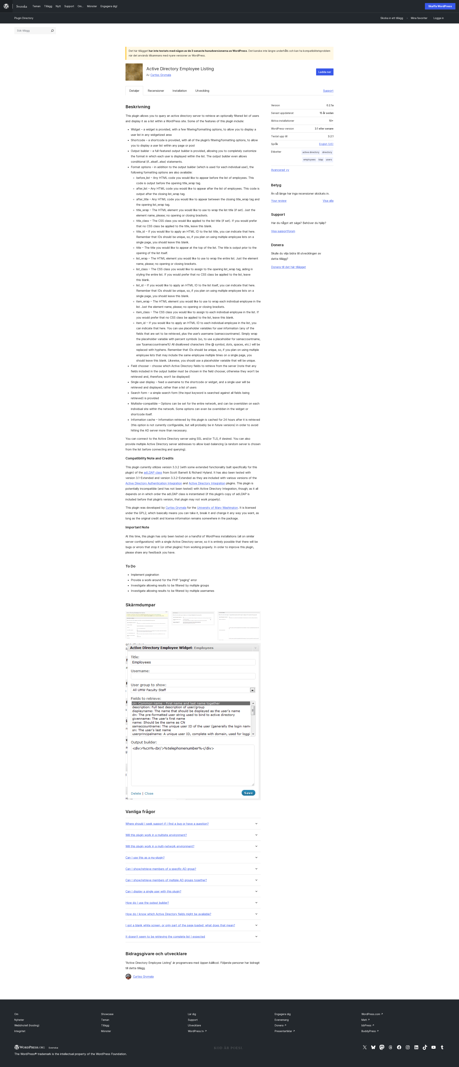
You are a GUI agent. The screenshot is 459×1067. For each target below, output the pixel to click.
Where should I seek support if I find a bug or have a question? (167, 823)
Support (328, 90)
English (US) (326, 143)
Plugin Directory (23, 18)
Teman (105, 1019)
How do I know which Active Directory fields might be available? (168, 914)
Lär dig (192, 1014)
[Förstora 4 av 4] (256, 648)
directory (327, 152)
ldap (320, 159)
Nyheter (19, 1019)
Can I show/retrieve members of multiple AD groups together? (166, 880)
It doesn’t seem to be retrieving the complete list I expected (165, 936)
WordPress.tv (197, 1031)
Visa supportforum (283, 231)
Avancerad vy (280, 170)
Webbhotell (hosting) (26, 1025)
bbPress (367, 1025)
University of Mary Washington (217, 507)
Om (16, 1014)
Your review (279, 200)
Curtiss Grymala (160, 75)
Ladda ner (324, 71)
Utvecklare (194, 1025)
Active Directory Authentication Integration (154, 483)
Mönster (106, 1031)
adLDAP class (153, 472)
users (329, 159)
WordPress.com (372, 1014)
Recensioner (156, 90)
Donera (281, 1025)
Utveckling (202, 90)
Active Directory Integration (207, 483)
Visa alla (328, 200)
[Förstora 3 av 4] (256, 616)
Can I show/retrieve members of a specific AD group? (161, 869)
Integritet (19, 1031)
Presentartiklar (285, 1031)
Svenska (53, 1047)
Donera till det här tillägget (288, 267)
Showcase (107, 1014)
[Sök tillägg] (52, 30)
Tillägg (105, 1025)
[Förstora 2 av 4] (210, 616)
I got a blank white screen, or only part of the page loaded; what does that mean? (180, 925)
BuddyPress (370, 1031)
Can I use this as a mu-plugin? (145, 857)
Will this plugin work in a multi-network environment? (160, 846)
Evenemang (282, 1019)
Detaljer (134, 90)
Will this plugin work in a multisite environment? (156, 835)
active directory (310, 152)
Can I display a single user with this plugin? (153, 891)
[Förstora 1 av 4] (164, 616)
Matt (365, 1019)
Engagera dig (283, 1014)
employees (309, 159)
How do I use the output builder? (147, 902)
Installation (179, 90)
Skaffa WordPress (440, 6)
